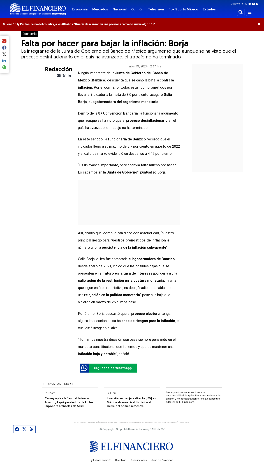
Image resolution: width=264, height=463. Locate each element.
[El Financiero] (38, 9)
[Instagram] (250, 3)
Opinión (137, 9)
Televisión (156, 9)
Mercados (100, 9)
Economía (80, 9)
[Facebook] (243, 3)
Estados (209, 9)
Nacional (120, 9)
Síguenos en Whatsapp (113, 368)
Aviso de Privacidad (162, 460)
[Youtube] (254, 3)
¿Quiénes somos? (100, 460)
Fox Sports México (183, 9)
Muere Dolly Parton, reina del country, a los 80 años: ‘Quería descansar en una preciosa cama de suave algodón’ (79, 24)
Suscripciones (139, 460)
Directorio (120, 460)
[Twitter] (247, 3)
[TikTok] (258, 3)
